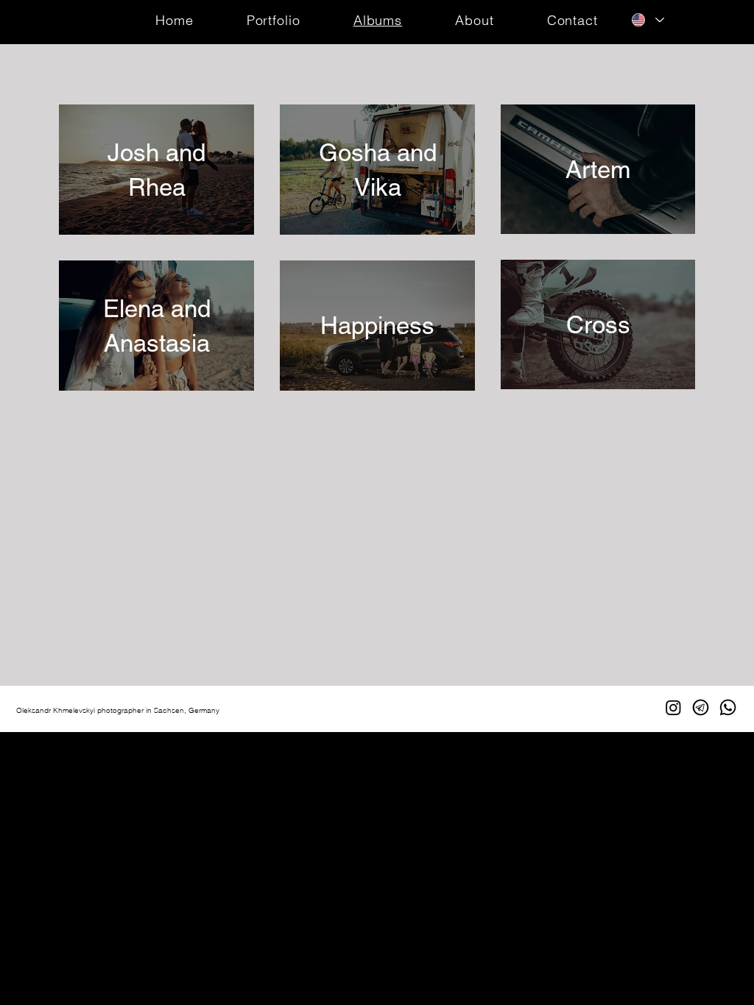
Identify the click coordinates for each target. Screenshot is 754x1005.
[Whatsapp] (728, 707)
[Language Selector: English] (647, 19)
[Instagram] (673, 707)
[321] (701, 707)
